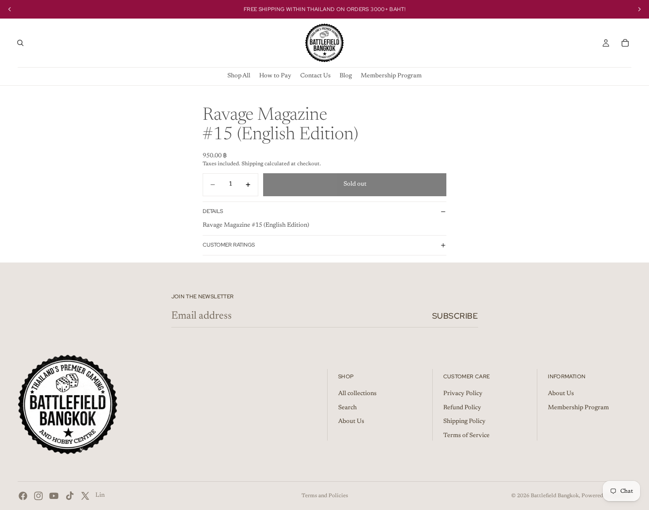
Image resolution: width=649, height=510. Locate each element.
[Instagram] (38, 496)
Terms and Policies (325, 496)
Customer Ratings (229, 244)
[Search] (20, 43)
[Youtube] (54, 496)
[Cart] (625, 43)
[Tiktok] (69, 496)
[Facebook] (23, 496)
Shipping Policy (464, 422)
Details (213, 211)
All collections (357, 394)
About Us (351, 422)
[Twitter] (85, 496)
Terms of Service (466, 436)
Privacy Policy (463, 394)
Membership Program (578, 408)
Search (347, 408)
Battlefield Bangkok (555, 496)
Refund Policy (462, 408)
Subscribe (455, 316)
